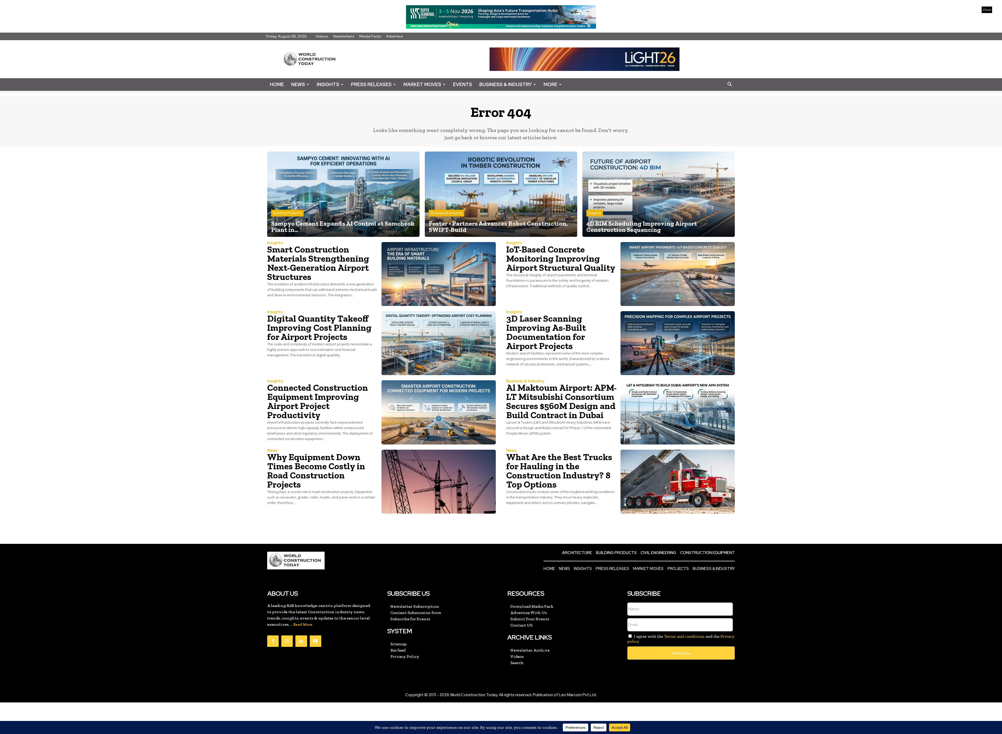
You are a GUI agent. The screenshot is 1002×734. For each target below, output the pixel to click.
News (298, 84)
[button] (729, 84)
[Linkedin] (301, 641)
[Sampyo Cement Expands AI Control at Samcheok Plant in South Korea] (343, 194)
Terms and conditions (684, 636)
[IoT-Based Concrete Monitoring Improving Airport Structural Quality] (678, 274)
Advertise (394, 36)
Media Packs (370, 36)
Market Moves (422, 84)
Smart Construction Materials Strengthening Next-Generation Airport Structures (318, 263)
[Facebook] (273, 641)
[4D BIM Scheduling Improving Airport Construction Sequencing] (658, 194)
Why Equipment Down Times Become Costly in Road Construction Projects (316, 471)
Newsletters (343, 36)
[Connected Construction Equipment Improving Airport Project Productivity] (438, 412)
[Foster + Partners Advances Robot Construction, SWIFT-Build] (501, 194)
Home (277, 84)
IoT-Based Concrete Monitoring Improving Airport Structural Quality (560, 258)
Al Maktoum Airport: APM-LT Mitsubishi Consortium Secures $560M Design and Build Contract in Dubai (561, 401)
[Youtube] (315, 641)
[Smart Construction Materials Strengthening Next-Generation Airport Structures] (438, 274)
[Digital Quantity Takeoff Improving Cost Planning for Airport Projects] (438, 343)
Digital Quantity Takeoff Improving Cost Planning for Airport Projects (319, 327)
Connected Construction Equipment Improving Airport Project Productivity (317, 401)
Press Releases (371, 84)
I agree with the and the (680, 639)
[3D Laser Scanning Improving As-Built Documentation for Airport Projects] (678, 343)
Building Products (287, 213)
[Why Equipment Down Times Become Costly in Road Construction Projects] (438, 482)
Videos (322, 36)
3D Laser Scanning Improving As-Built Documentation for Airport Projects (546, 332)
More (550, 84)
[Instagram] (287, 641)
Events (462, 84)
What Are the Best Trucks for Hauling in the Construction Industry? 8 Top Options (559, 471)
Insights (328, 84)
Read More (302, 624)
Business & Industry (505, 84)
